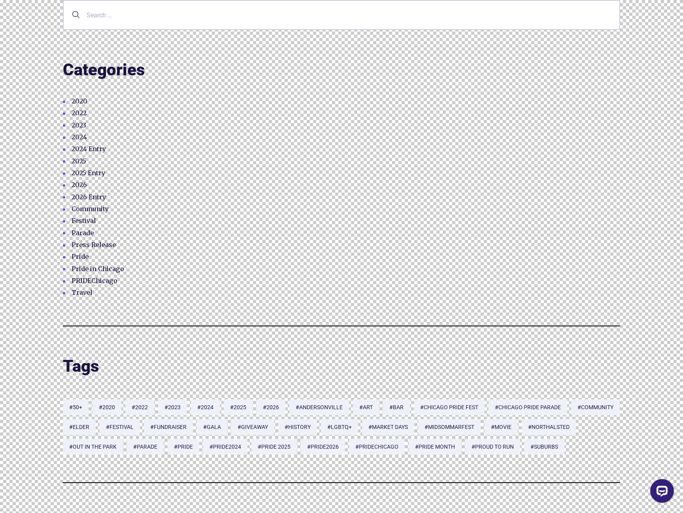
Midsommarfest (451, 427)
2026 (79, 185)
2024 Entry (89, 149)
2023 (79, 125)
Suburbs (546, 447)
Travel (82, 292)
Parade (83, 233)
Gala (214, 427)
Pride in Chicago (98, 269)
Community (90, 209)
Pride (80, 256)
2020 (79, 101)
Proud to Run (494, 447)
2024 (79, 137)
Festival (84, 221)
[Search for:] (341, 15)
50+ (77, 407)
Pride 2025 (276, 447)
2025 (79, 161)
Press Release (94, 245)
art (368, 407)
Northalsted (551, 427)
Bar (398, 407)
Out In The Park (95, 447)
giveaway (254, 427)
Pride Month (437, 447)
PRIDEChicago (94, 281)
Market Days (390, 427)
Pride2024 (227, 447)
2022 (79, 113)
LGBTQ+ (341, 427)
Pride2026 (325, 447)
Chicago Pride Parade (529, 407)
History (299, 427)
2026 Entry (89, 197)
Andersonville (321, 407)
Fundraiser (170, 427)
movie (502, 427)
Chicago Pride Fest (451, 407)
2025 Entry (88, 173)
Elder (81, 427)
